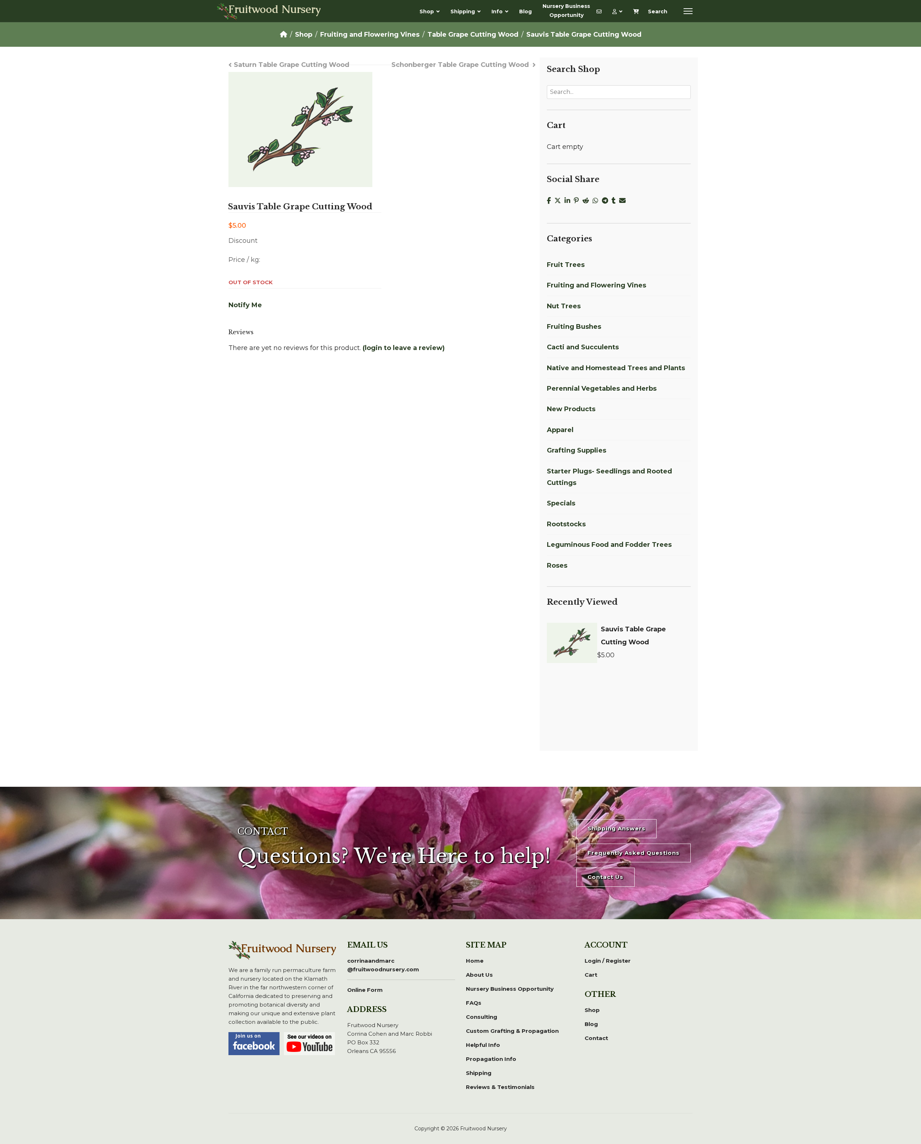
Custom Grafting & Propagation (512, 1030)
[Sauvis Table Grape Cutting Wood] (572, 643)
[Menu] (688, 11)
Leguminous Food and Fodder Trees (609, 545)
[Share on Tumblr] (615, 201)
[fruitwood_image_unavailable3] (300, 129)
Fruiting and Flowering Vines (596, 285)
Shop (426, 11)
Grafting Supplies (576, 450)
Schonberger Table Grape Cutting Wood (460, 65)
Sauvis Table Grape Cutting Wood (633, 635)
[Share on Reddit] (587, 201)
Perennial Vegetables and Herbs (602, 388)
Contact (596, 1038)
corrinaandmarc (383, 965)
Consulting (481, 1016)
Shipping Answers (616, 828)
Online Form (365, 989)
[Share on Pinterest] (578, 201)
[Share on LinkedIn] (569, 201)
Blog (525, 11)
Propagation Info (491, 1059)
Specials (561, 503)
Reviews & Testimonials (500, 1087)
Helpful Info (483, 1044)
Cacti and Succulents (583, 347)
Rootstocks (566, 524)
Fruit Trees (566, 265)
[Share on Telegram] (607, 201)
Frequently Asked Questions (633, 852)
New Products (571, 409)
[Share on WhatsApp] (597, 201)
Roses (557, 565)
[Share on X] (559, 201)
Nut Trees (564, 306)
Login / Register (608, 960)
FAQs (473, 1002)
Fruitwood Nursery (274, 10)
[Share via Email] (623, 201)
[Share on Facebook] (550, 201)
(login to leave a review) (404, 348)
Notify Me (245, 305)
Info (497, 11)
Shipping (462, 11)
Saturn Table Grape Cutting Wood (291, 65)
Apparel (560, 430)
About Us (479, 974)
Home (475, 960)
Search (657, 11)
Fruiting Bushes (574, 327)
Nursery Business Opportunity (566, 10)
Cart (591, 974)
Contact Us (605, 876)
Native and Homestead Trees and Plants (616, 368)
